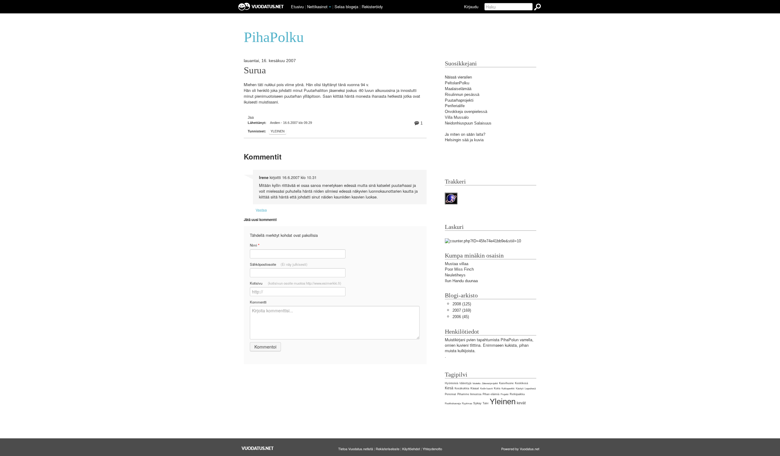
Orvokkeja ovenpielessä (466, 111)
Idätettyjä (465, 383)
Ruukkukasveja (453, 403)
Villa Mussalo (457, 117)
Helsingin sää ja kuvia (464, 140)
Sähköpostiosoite (278, 264)
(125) (461, 304)
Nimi (254, 245)
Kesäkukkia (462, 388)
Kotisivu (295, 283)
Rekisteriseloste (387, 448)
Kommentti (258, 302)
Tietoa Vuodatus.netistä (355, 448)
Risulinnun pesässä (462, 94)
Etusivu (297, 6)
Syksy (477, 403)
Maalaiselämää (458, 88)
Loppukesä (530, 388)
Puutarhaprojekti (459, 100)
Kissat (474, 388)
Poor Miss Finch (459, 269)
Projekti (505, 394)
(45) (460, 316)
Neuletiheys (455, 275)
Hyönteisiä (451, 383)
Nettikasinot (317, 6)
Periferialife (455, 105)
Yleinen (278, 131)
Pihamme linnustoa (469, 394)
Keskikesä (521, 383)
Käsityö (519, 388)
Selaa (346, 6)
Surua (255, 70)
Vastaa (261, 209)
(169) (461, 310)
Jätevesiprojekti (490, 383)
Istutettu (476, 383)
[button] (330, 7)
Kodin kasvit (486, 388)
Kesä (449, 388)
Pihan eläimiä (491, 394)
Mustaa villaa (456, 263)
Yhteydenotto (432, 448)
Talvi (485, 403)
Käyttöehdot (411, 448)
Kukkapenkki (508, 388)
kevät (521, 403)
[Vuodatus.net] (258, 448)
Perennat (450, 394)
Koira (497, 388)
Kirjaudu (471, 6)
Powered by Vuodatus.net (520, 448)
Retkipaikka (517, 394)
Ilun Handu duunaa (461, 281)
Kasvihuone (506, 383)
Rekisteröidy (372, 6)
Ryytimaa (467, 403)
